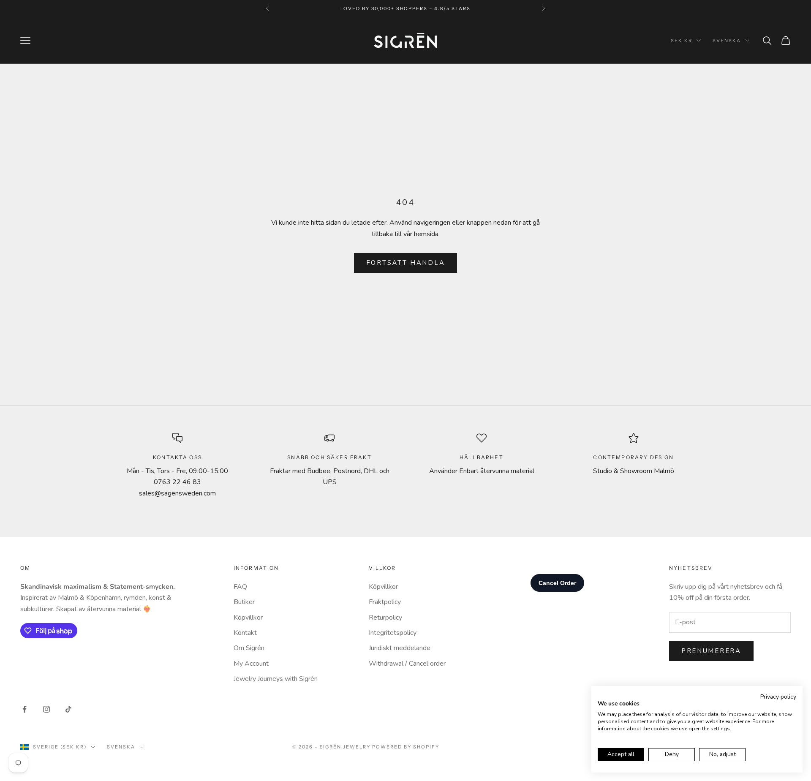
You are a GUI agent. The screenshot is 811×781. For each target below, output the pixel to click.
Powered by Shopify (405, 747)
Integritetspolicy (392, 632)
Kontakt (245, 632)
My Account (251, 663)
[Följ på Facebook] (24, 709)
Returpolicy (385, 617)
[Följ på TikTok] (68, 709)
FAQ (240, 586)
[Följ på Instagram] (46, 709)
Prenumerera (711, 651)
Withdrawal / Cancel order (407, 663)
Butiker (244, 602)
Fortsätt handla (405, 263)
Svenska (727, 41)
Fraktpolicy (385, 602)
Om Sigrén (249, 648)
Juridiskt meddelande (399, 648)
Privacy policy (778, 697)
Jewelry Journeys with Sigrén (276, 678)
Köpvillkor (248, 617)
